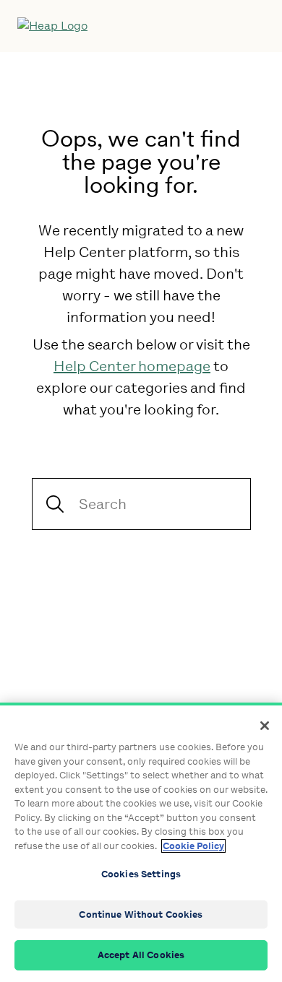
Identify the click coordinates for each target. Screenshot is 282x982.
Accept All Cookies (141, 955)
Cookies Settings (141, 874)
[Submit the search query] (55, 504)
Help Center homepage (132, 366)
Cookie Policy (193, 845)
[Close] (265, 726)
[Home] (110, 26)
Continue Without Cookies (140, 914)
